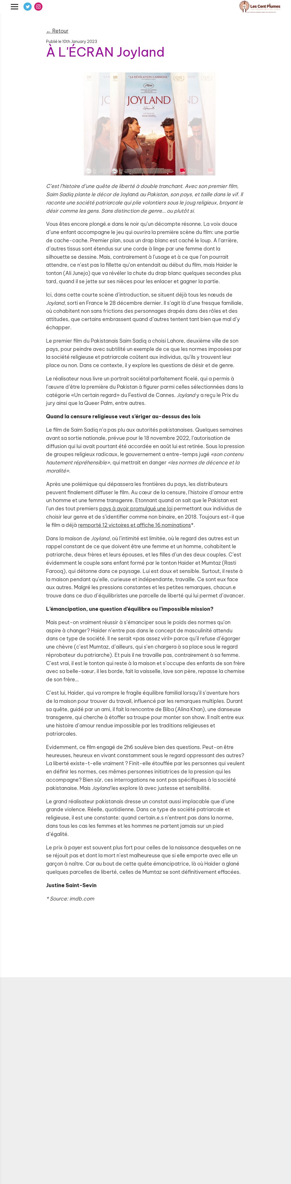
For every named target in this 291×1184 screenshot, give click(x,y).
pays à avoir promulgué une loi (135, 508)
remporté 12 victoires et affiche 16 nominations (134, 525)
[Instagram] (38, 6)
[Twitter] (27, 6)
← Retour (57, 31)
